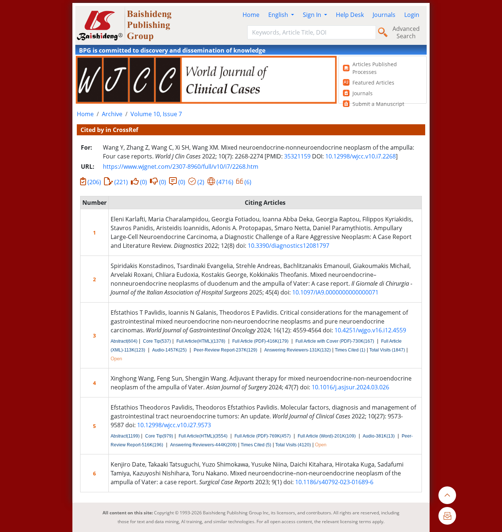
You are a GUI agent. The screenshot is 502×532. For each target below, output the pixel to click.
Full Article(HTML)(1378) (200, 341)
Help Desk (350, 15)
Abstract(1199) (125, 436)
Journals (384, 15)
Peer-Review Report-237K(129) (225, 350)
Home (251, 15)
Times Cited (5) (256, 444)
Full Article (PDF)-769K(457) (262, 436)
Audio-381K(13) (379, 436)
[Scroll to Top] (447, 495)
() (94, 182)
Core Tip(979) (159, 436)
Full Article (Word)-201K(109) (327, 436)
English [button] (279, 15)
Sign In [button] (313, 15)
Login (411, 15)
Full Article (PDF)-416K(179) (260, 341)
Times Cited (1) (350, 350)
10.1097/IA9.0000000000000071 (335, 292)
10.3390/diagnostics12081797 (288, 246)
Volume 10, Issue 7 (156, 114)
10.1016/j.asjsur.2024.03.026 (350, 387)
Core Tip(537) (157, 341)
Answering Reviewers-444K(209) (203, 444)
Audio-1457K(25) (169, 350)
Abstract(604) (124, 341)
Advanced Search (406, 32)
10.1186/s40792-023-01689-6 (334, 482)
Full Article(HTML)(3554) (203, 436)
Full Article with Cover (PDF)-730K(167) (334, 341)
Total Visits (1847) (387, 350)
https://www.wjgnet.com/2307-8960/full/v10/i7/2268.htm (180, 167)
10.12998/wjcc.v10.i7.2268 (360, 156)
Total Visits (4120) (293, 444)
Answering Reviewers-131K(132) (297, 350)
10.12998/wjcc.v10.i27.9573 (174, 425)
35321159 (297, 156)
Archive (112, 114)
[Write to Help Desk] (447, 516)
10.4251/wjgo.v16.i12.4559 (370, 330)
